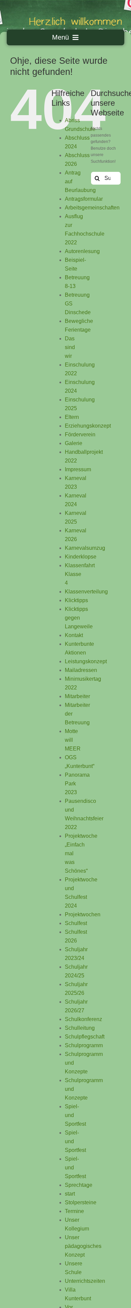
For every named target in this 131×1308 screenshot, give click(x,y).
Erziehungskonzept (88, 426)
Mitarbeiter (77, 696)
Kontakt (74, 635)
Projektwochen (82, 914)
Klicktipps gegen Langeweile (79, 617)
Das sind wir (70, 347)
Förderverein (80, 434)
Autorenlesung (82, 251)
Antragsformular (84, 199)
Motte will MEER (73, 740)
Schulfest (76, 923)
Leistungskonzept (86, 661)
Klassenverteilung (86, 591)
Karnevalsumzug (85, 548)
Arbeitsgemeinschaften (92, 207)
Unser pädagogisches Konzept (83, 1246)
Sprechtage (78, 1185)
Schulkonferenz (83, 1019)
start (70, 1194)
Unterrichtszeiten (85, 1281)
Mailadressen (81, 670)
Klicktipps (76, 600)
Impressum (78, 469)
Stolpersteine (80, 1202)
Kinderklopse (80, 557)
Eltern (72, 417)
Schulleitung (80, 1028)
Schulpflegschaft (84, 1036)
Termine (74, 1211)
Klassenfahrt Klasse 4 (80, 574)
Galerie (73, 443)
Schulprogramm (84, 1045)
